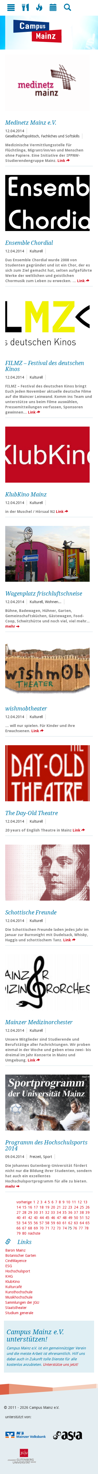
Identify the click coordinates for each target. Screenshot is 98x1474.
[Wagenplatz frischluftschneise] (47, 553)
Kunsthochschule (18, 1292)
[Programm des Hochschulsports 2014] (47, 1102)
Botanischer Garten (20, 1255)
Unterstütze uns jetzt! (60, 1364)
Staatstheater (16, 1308)
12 (80, 1202)
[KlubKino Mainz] (47, 454)
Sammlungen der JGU (22, 1302)
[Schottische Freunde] (47, 872)
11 (74, 1202)
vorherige (24, 1202)
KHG (9, 1276)
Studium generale (19, 1313)
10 (68, 1202)
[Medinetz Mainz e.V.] (47, 82)
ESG (8, 1266)
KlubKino (12, 1281)
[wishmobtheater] (47, 668)
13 (85, 1202)
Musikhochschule (18, 1297)
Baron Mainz (15, 1250)
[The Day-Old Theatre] (47, 772)
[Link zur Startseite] (40, 31)
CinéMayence (15, 1261)
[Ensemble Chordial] (47, 202)
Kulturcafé (13, 1287)
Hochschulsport (17, 1271)
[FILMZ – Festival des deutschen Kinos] (47, 322)
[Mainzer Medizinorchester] (47, 981)
